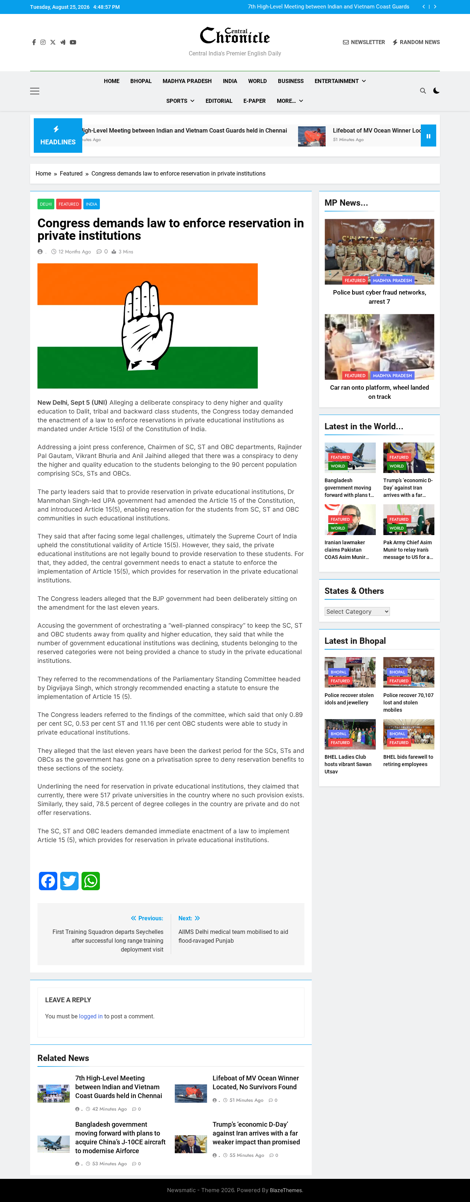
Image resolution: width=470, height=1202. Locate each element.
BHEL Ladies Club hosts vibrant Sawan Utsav (348, 764)
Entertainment (337, 81)
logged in (91, 1016)
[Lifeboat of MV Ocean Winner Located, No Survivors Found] (281, 140)
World (257, 81)
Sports (176, 101)
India (230, 81)
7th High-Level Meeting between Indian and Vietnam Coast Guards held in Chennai (328, 7)
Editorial (219, 101)
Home (111, 81)
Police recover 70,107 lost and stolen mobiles (408, 702)
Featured (69, 204)
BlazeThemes (286, 1190)
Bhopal (141, 81)
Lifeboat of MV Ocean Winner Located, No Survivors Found (380, 130)
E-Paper (254, 101)
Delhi (46, 204)
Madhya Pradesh (187, 81)
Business (291, 81)
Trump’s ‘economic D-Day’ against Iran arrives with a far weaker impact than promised (256, 1133)
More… (286, 101)
